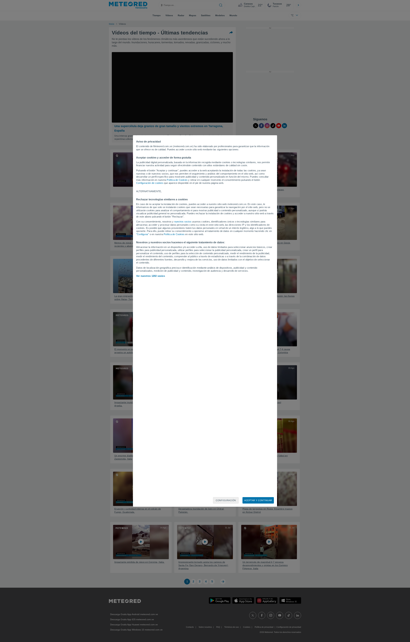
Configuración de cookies (149, 183)
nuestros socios (182, 221)
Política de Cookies (177, 180)
